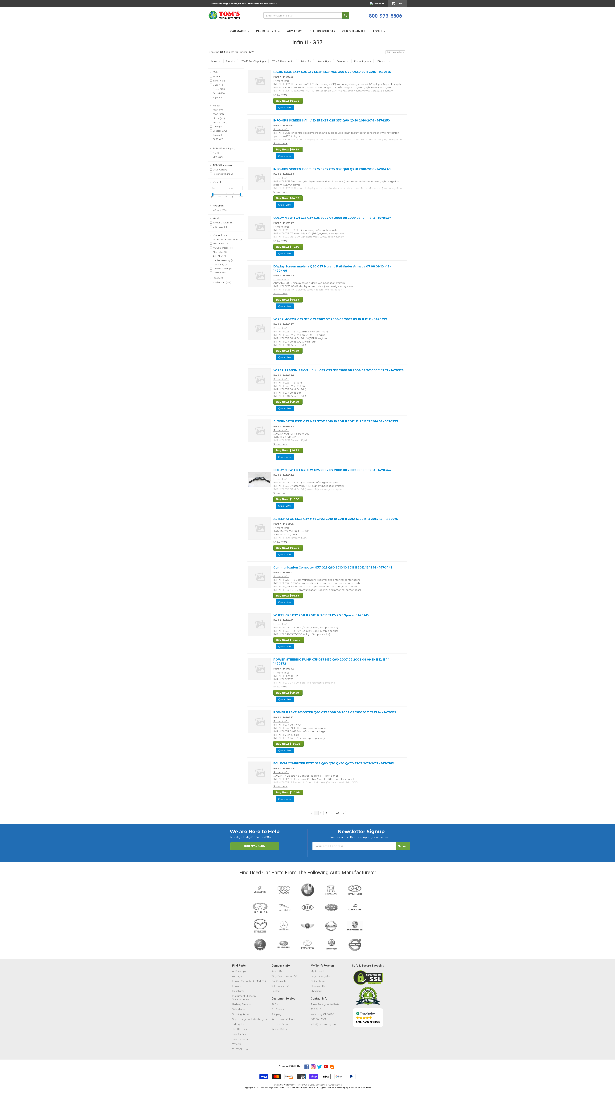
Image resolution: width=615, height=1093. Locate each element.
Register (325, 976)
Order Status (318, 981)
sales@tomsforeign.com (324, 1024)
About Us (276, 971)
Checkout (316, 991)
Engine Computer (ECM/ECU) (249, 981)
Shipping (276, 1014)
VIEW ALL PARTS (242, 1049)
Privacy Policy (279, 1029)
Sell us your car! (280, 986)
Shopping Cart (319, 986)
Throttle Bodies (240, 1029)
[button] (395, 52)
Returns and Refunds (283, 1019)
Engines (236, 986)
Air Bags (237, 976)
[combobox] (306, 15)
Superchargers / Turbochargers (249, 1019)
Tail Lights (237, 1024)
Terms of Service (280, 1024)
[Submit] (345, 15)
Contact (275, 991)
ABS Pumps (239, 971)
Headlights (238, 991)
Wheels (236, 1044)
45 (337, 813)
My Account (317, 971)
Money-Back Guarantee (245, 3)
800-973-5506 (385, 16)
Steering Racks (240, 1014)
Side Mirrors (238, 1009)
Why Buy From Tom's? (284, 976)
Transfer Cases (240, 1034)
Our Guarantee (279, 981)
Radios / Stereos (241, 1004)
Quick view (284, 107)
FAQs (274, 1004)
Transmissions (240, 1039)
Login (314, 976)
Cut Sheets (277, 1009)
